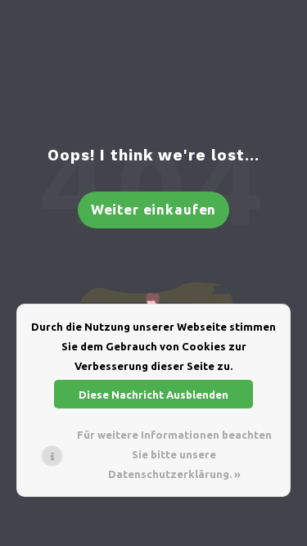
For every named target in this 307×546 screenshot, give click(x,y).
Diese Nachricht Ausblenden (153, 394)
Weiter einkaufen (154, 209)
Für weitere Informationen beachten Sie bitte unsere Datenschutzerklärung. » (174, 454)
